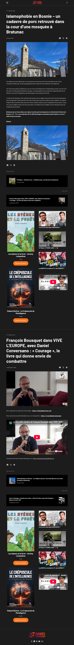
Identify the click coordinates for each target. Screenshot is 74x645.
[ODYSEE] (42, 641)
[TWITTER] (31, 641)
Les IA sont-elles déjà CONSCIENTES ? (49, 227)
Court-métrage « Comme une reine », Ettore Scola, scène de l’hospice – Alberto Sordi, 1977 (31, 499)
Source (8, 121)
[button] (7, 2)
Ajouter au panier (20, 263)
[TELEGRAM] (34, 641)
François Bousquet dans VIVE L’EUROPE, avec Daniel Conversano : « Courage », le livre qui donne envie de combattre (30, 199)
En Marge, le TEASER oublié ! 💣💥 (48, 248)
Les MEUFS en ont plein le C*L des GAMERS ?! (51, 268)
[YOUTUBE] (39, 641)
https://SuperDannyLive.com (41, 411)
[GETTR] (36, 641)
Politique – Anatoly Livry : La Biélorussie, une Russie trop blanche (37, 180)
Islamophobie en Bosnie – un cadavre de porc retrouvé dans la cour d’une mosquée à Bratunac (40, 479)
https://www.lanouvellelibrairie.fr (43, 458)
